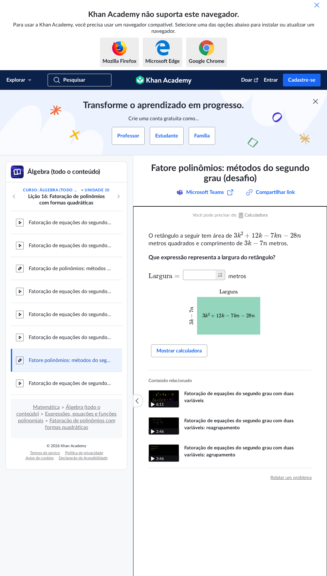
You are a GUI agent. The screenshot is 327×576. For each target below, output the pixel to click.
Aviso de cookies (40, 458)
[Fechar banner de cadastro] (315, 101)
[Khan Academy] (164, 80)
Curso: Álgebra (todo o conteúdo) (51, 190)
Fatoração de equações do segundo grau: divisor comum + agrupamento (70, 222)
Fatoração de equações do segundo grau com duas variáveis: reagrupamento (70, 314)
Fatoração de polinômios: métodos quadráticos (70, 268)
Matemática (46, 407)
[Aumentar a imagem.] (230, 311)
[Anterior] (14, 196)
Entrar (271, 80)
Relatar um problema (291, 478)
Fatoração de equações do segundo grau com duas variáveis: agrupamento (70, 337)
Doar (246, 80)
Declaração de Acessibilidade (83, 458)
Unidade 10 (97, 190)
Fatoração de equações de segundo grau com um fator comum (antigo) (70, 383)
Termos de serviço (45, 453)
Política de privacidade (84, 453)
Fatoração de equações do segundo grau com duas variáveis (70, 291)
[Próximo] (118, 196)
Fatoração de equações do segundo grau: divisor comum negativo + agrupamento (70, 245)
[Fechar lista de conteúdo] (138, 401)
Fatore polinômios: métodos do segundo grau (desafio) (70, 360)
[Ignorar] (317, 5)
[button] (220, 274)
